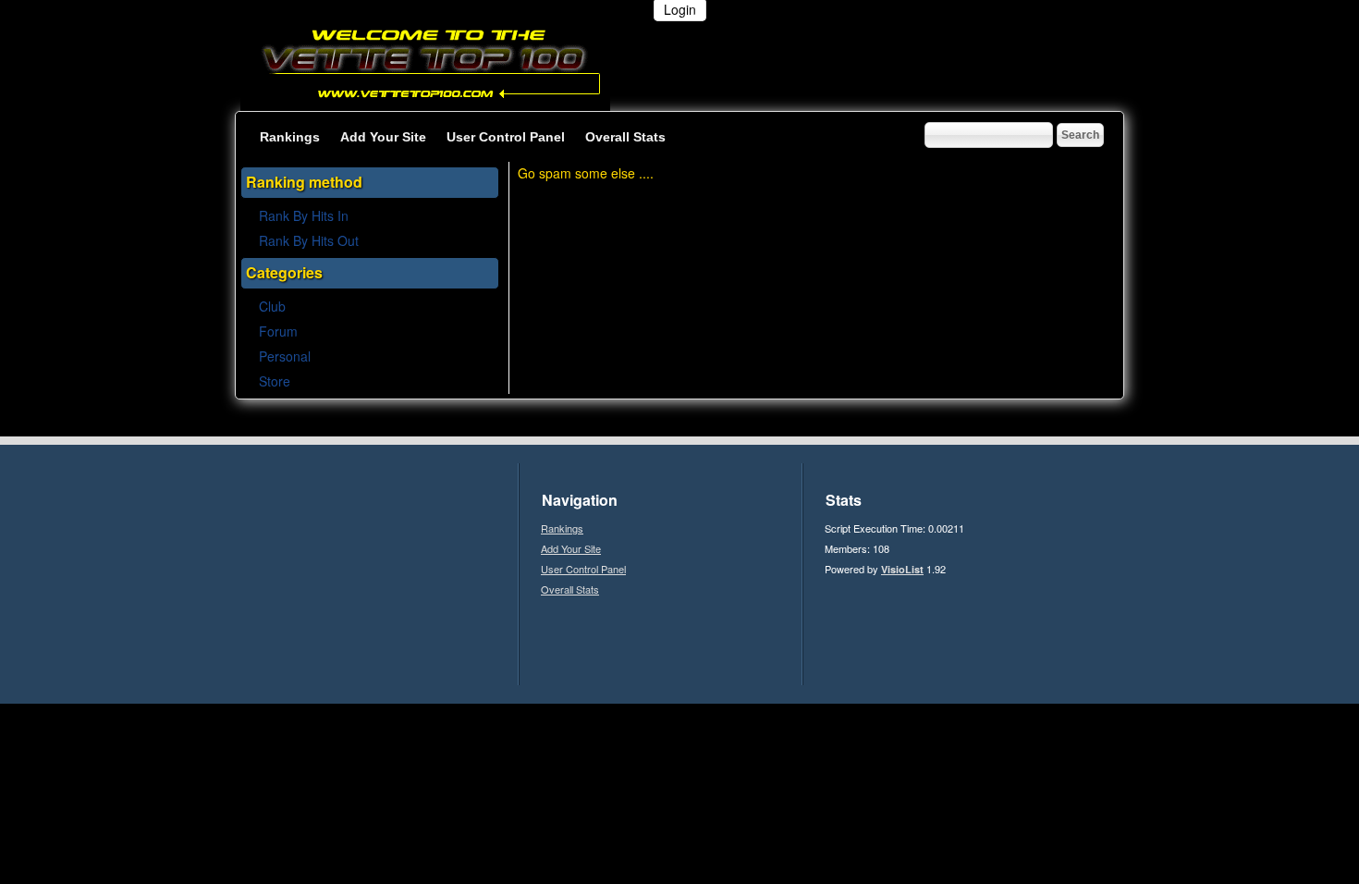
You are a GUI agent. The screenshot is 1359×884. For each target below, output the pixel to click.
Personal (285, 356)
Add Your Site (383, 136)
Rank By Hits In (305, 215)
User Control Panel (506, 136)
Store (274, 381)
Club (272, 306)
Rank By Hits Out (309, 240)
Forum (278, 331)
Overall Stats (625, 136)
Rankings (290, 136)
